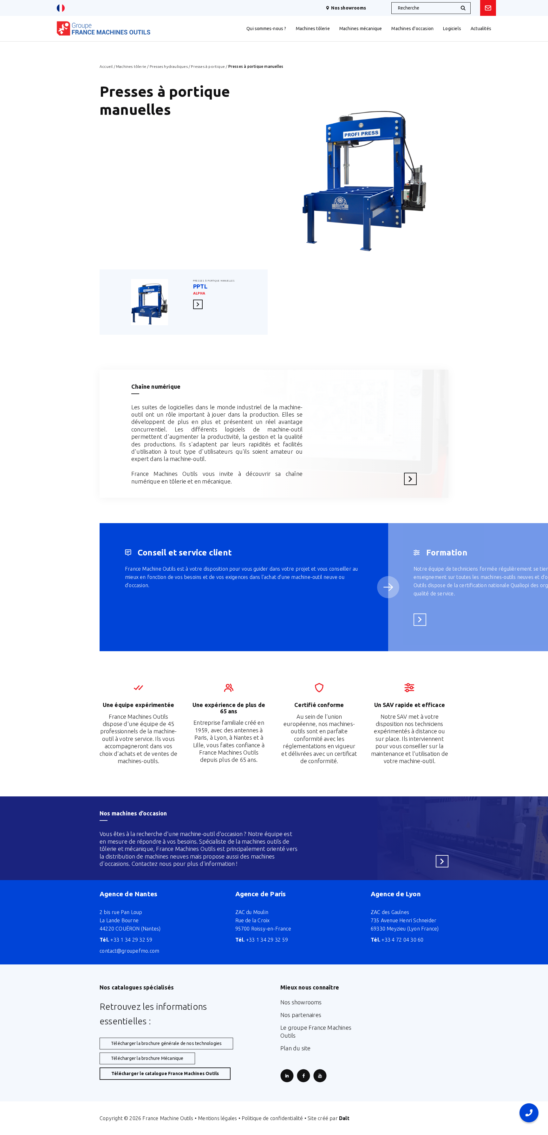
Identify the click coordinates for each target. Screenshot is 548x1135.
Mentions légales (217, 1118)
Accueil (106, 66)
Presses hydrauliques (169, 66)
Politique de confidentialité (272, 1118)
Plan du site (295, 1048)
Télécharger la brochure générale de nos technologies (166, 1043)
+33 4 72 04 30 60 (397, 940)
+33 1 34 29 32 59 (126, 940)
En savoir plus (200, 304)
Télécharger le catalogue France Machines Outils (165, 1073)
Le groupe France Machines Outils (315, 1031)
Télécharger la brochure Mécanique (147, 1058)
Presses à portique (208, 66)
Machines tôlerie (131, 66)
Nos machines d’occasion (133, 813)
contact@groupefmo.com (129, 950)
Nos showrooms (348, 7)
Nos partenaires (300, 1015)
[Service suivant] (388, 587)
